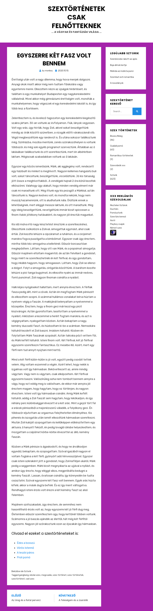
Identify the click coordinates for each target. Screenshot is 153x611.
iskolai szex (35, 575)
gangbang (24, 575)
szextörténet (18, 579)
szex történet (59, 575)
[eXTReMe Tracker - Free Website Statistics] (113, 232)
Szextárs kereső (118, 216)
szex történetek (75, 575)
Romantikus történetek (121, 155)
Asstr (112, 220)
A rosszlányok (116, 83)
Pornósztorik (116, 213)
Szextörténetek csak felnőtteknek (76, 17)
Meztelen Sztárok (118, 205)
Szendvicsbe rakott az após (123, 59)
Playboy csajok (117, 224)
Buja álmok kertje (118, 65)
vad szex (30, 579)
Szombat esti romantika (122, 77)
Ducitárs (114, 209)
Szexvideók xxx (117, 165)
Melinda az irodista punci (122, 71)
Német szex (116, 228)
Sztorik (27, 571)
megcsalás (46, 575)
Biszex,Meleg (116, 136)
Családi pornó (116, 146)
